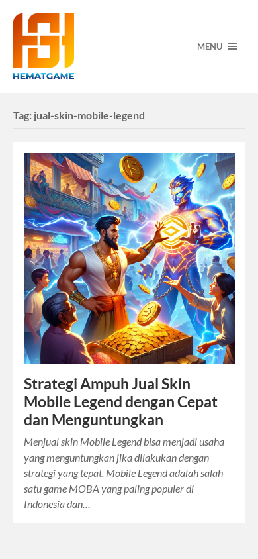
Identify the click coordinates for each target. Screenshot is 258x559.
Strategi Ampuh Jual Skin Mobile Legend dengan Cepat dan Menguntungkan (121, 402)
